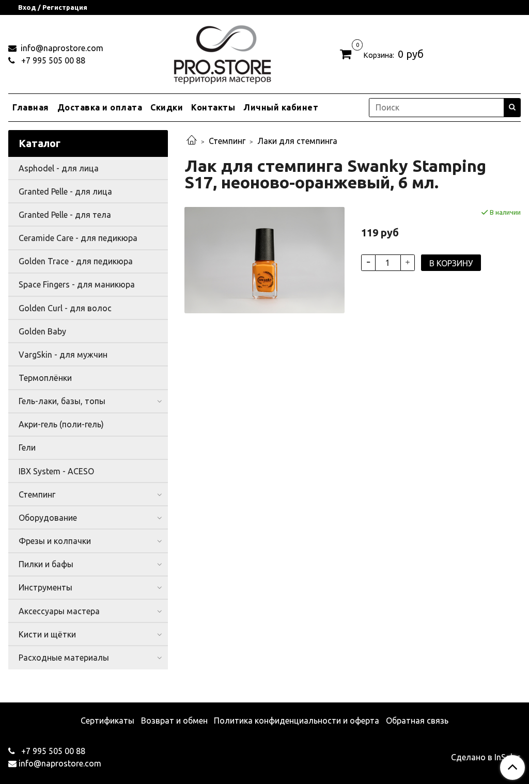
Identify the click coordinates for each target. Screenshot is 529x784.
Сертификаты (107, 720)
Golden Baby (42, 331)
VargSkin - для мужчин (63, 354)
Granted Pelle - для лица (65, 191)
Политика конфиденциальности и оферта (296, 720)
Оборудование (48, 517)
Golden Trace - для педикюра (76, 261)
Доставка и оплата (100, 107)
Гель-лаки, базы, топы (62, 401)
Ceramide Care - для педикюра (78, 238)
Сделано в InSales (486, 757)
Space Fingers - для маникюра (77, 284)
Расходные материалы (64, 657)
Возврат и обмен (174, 720)
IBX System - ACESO (56, 471)
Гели (27, 447)
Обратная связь (417, 720)
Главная (30, 107)
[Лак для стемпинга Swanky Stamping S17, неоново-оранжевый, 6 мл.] (264, 259)
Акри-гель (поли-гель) (61, 424)
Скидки (166, 107)
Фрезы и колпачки (55, 541)
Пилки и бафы (46, 564)
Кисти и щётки (47, 634)
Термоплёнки (45, 377)
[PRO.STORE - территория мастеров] (222, 51)
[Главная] (191, 141)
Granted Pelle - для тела (65, 214)
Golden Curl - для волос (65, 308)
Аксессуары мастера (59, 611)
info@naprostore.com (61, 48)
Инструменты (45, 587)
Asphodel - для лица (59, 168)
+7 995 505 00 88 (52, 60)
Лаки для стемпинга (297, 141)
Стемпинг (227, 141)
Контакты (213, 107)
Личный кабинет (280, 107)
